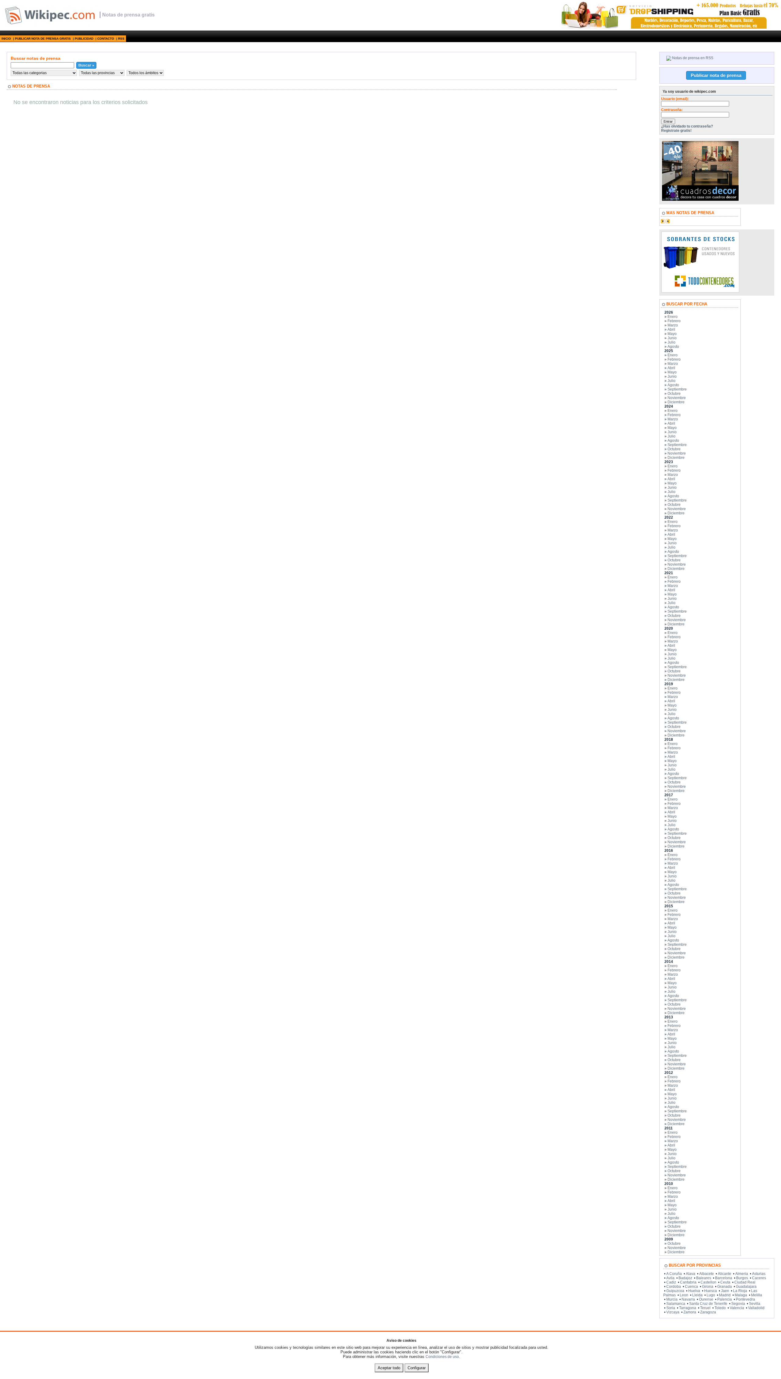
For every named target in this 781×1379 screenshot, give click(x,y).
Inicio (6, 38)
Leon (684, 1295)
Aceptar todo (389, 1368)
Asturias (758, 1274)
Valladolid (756, 1308)
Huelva (694, 1291)
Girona (707, 1286)
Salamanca (675, 1304)
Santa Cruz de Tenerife (708, 1304)
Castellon (708, 1282)
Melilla (756, 1295)
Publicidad (84, 38)
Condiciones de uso (442, 1357)
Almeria (741, 1274)
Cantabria (688, 1282)
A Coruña (674, 1274)
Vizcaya (672, 1312)
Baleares (703, 1278)
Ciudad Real (744, 1282)
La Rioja (740, 1291)
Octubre (674, 393)
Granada (724, 1286)
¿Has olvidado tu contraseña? (687, 126)
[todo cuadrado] (700, 291)
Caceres (759, 1278)
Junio (672, 338)
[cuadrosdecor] (700, 200)
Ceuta (725, 1282)
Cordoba (673, 1286)
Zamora (689, 1312)
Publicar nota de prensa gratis (43, 38)
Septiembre (677, 389)
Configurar (417, 1368)
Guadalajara (746, 1286)
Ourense (706, 1299)
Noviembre (677, 398)
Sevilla (754, 1304)
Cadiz (671, 1282)
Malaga (741, 1295)
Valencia (737, 1308)
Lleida (697, 1295)
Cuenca (691, 1286)
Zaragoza (708, 1312)
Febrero (674, 321)
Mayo (672, 334)
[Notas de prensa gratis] (49, 24)
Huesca (710, 1291)
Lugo (711, 1295)
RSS (121, 38)
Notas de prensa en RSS (692, 58)
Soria (670, 1308)
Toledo (720, 1308)
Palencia (724, 1299)
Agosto (673, 346)
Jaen (725, 1291)
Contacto (105, 38)
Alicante (724, 1274)
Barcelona (723, 1278)
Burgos (742, 1278)
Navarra (688, 1299)
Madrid (725, 1295)
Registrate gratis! (676, 130)
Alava (690, 1274)
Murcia (672, 1299)
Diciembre (676, 402)
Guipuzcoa (675, 1291)
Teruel (705, 1308)
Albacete (706, 1274)
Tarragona (687, 1308)
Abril (671, 329)
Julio (671, 342)
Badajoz (685, 1278)
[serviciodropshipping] (669, 27)
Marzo (673, 325)
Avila (670, 1278)
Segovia (738, 1304)
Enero (673, 317)
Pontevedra (745, 1299)
